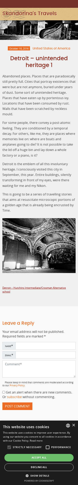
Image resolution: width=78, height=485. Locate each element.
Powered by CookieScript (39, 480)
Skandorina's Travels (29, 13)
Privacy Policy (17, 385)
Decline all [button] (39, 467)
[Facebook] (68, 3)
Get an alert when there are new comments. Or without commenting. (37, 394)
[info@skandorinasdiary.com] (74, 3)
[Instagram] (62, 3)
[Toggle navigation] (74, 13)
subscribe (15, 397)
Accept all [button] (39, 457)
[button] (9, 447)
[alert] (39, 453)
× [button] (73, 425)
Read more (36, 440)
